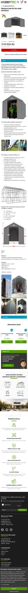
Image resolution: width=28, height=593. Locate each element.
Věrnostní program (5, 564)
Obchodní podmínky (6, 562)
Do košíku (14, 50)
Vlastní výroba (4, 551)
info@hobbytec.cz (5, 521)
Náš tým (3, 553)
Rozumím (14, 588)
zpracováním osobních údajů (17, 501)
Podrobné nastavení (14, 591)
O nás (2, 554)
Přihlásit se (22, 510)
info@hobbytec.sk (5, 540)
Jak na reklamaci (5, 566)
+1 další (24, 35)
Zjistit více (8, 365)
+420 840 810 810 (5, 519)
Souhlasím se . (13, 501)
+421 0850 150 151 (5, 538)
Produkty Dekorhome (8, 6)
